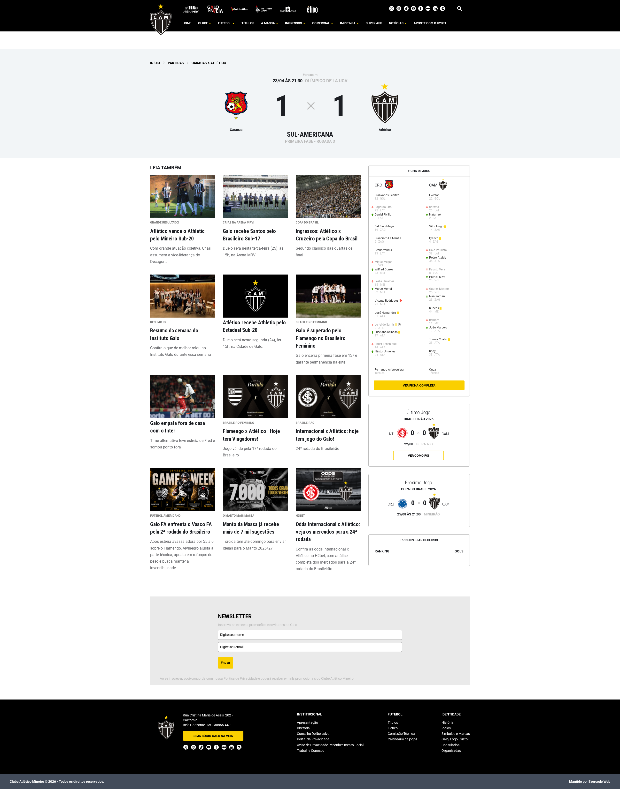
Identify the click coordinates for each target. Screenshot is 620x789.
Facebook (421, 8)
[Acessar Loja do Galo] (287, 9)
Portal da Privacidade (313, 739)
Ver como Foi (418, 455)
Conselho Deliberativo (313, 734)
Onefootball (442, 8)
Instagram (399, 8)
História (447, 722)
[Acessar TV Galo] (239, 9)
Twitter (392, 8)
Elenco (393, 728)
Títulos (393, 722)
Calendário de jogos (402, 739)
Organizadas (451, 750)
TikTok (406, 8)
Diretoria (303, 728)
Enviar (225, 663)
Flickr (428, 8)
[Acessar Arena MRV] (191, 9)
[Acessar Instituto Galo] (263, 9)
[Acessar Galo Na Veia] (215, 9)
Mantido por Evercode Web (589, 781)
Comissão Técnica (401, 734)
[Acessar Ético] (312, 9)
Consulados (450, 745)
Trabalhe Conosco (310, 750)
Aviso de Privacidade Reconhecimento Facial (330, 745)
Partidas (176, 63)
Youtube (413, 8)
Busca (459, 8)
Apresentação (307, 722)
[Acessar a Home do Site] (160, 19)
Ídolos (446, 728)
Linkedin (435, 8)
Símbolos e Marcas (456, 734)
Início (155, 63)
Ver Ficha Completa (419, 385)
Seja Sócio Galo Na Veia (213, 736)
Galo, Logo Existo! (455, 739)
